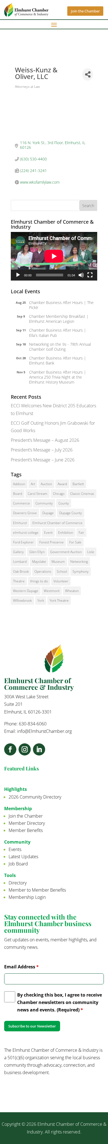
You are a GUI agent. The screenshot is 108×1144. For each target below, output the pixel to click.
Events (15, 849)
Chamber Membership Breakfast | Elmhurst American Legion (59, 319)
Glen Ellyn (37, 551)
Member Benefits (26, 830)
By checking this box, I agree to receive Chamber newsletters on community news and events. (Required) (59, 1002)
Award (62, 484)
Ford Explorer (23, 542)
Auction (46, 484)
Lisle (90, 551)
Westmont (52, 590)
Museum (58, 561)
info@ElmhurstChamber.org (44, 731)
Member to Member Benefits (37, 890)
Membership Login (27, 897)
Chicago (59, 493)
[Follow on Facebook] (10, 749)
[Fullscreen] (90, 275)
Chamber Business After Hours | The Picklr (61, 305)
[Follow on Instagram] (25, 749)
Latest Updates (23, 857)
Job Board (18, 864)
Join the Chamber (85, 11)
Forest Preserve (51, 542)
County (63, 503)
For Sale (75, 542)
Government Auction (66, 551)
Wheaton (72, 590)
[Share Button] (87, 74)
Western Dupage (25, 590)
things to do (39, 581)
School (62, 571)
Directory (18, 883)
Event (48, 532)
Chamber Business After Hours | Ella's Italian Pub (57, 332)
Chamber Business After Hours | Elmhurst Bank (57, 360)
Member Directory (27, 823)
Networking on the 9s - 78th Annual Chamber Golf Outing (60, 347)
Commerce (21, 503)
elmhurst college (25, 532)
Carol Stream (37, 493)
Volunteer (60, 581)
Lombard (20, 561)
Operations (42, 571)
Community (44, 503)
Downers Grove (25, 513)
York (40, 600)
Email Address (21, 967)
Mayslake (39, 561)
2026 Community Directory (35, 797)
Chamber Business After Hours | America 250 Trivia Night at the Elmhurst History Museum (57, 377)
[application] (54, 256)
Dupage (48, 513)
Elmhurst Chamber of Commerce (57, 523)
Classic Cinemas (82, 493)
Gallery (18, 551)
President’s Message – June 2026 (42, 460)
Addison (19, 484)
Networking (79, 561)
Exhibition (65, 532)
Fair (81, 532)
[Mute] (81, 275)
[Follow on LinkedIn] (39, 749)
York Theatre (59, 600)
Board (17, 493)
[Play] (18, 275)
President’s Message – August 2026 (45, 440)
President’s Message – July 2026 (42, 450)
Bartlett (78, 484)
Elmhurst (20, 523)
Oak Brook (21, 571)
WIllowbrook (22, 600)
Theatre (19, 581)
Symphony (81, 571)
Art (33, 484)
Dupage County (70, 513)
